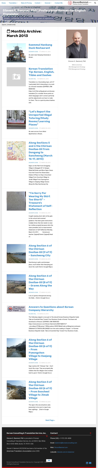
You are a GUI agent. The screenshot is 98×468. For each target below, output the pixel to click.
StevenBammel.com (61, 447)
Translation (12, 3)
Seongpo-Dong (33, 51)
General (47, 3)
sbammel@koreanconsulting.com (66, 443)
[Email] (90, 463)
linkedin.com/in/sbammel (65, 452)
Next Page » (50, 420)
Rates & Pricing (26, 3)
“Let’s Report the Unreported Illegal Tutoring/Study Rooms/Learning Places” (40, 118)
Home (4, 3)
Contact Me (59, 3)
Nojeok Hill (32, 79)
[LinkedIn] (87, 463)
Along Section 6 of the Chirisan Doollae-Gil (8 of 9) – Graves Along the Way (40, 282)
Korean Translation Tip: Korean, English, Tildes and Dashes (41, 72)
